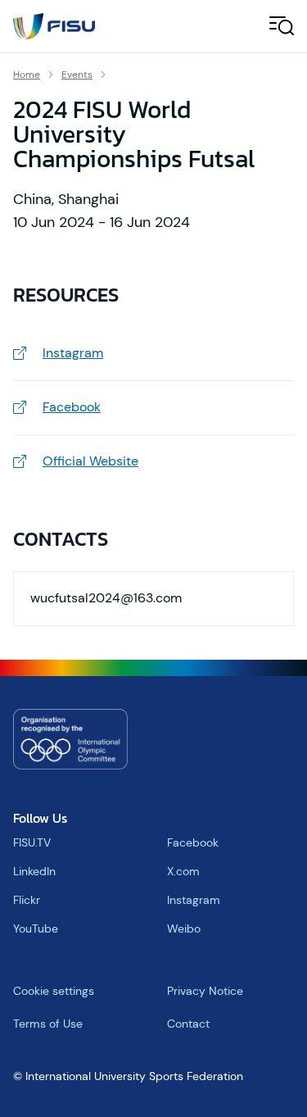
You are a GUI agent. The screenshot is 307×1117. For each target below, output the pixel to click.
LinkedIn (34, 871)
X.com (183, 871)
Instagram (193, 899)
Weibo (184, 928)
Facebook (193, 842)
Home (26, 74)
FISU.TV (32, 842)
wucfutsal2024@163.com (106, 597)
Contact (188, 1023)
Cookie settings (53, 990)
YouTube (35, 928)
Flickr (26, 899)
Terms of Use (48, 1023)
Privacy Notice (205, 990)
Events (77, 74)
